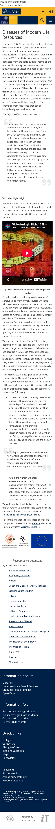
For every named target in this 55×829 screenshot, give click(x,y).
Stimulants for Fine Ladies (22, 636)
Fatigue (12, 595)
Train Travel (14, 656)
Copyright (8, 770)
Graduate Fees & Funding (16, 689)
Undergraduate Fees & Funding (20, 686)
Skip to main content (11, 5)
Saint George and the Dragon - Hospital (29, 631)
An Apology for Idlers (19, 575)
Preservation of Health (20, 621)
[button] (42, 11)
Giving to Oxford (11, 747)
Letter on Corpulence (19, 611)
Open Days (8, 693)
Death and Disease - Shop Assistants (27, 585)
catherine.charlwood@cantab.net (23, 514)
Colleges (7, 740)
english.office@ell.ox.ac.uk (19, 799)
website (36, 523)
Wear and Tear (16, 662)
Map (5, 754)
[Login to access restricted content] (50, 11)
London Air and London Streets (24, 616)
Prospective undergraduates (18, 711)
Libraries (7, 682)
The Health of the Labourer (23, 641)
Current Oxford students (16, 718)
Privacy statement (12, 780)
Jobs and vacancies (13, 750)
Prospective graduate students (20, 715)
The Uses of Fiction (19, 646)
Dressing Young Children (21, 590)
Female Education (18, 601)
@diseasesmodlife (30, 526)
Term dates (9, 758)
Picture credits (10, 773)
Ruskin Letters (16, 626)
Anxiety (12, 580)
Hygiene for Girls (17, 605)
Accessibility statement (15, 777)
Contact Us (8, 743)
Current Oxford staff (14, 722)
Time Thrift (14, 651)
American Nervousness (20, 570)
